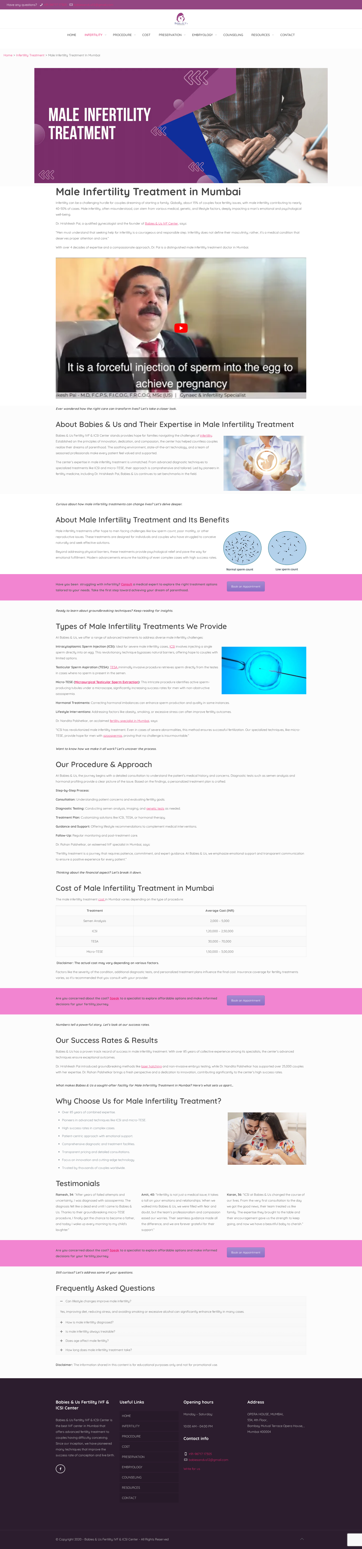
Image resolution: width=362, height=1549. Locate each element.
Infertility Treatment (30, 55)
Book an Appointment (245, 586)
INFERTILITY (131, 1426)
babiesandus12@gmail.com (93, 5)
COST (126, 1447)
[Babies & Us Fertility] (181, 18)
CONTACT (129, 1498)
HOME (126, 1416)
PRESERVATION (133, 1457)
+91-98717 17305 (55, 5)
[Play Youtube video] (181, 328)
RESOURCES (131, 1488)
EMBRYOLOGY (132, 1467)
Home (8, 55)
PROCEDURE (131, 1436)
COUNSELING (131, 1477)
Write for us (192, 1469)
